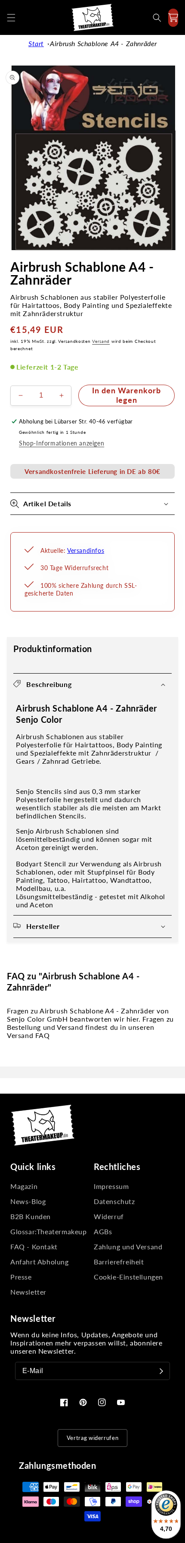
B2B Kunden (30, 1216)
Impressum (111, 1186)
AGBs (103, 1231)
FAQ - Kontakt (34, 1246)
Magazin (23, 1186)
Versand (101, 341)
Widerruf (109, 1216)
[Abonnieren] (161, 1371)
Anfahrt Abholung (39, 1262)
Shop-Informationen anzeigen (61, 443)
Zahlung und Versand (128, 1246)
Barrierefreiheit (119, 1262)
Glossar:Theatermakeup (48, 1231)
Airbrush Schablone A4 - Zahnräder (103, 43)
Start (36, 43)
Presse (21, 1277)
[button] (11, 17)
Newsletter (28, 1292)
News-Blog (28, 1201)
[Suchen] (157, 17)
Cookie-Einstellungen (128, 1277)
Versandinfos (85, 550)
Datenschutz (114, 1201)
